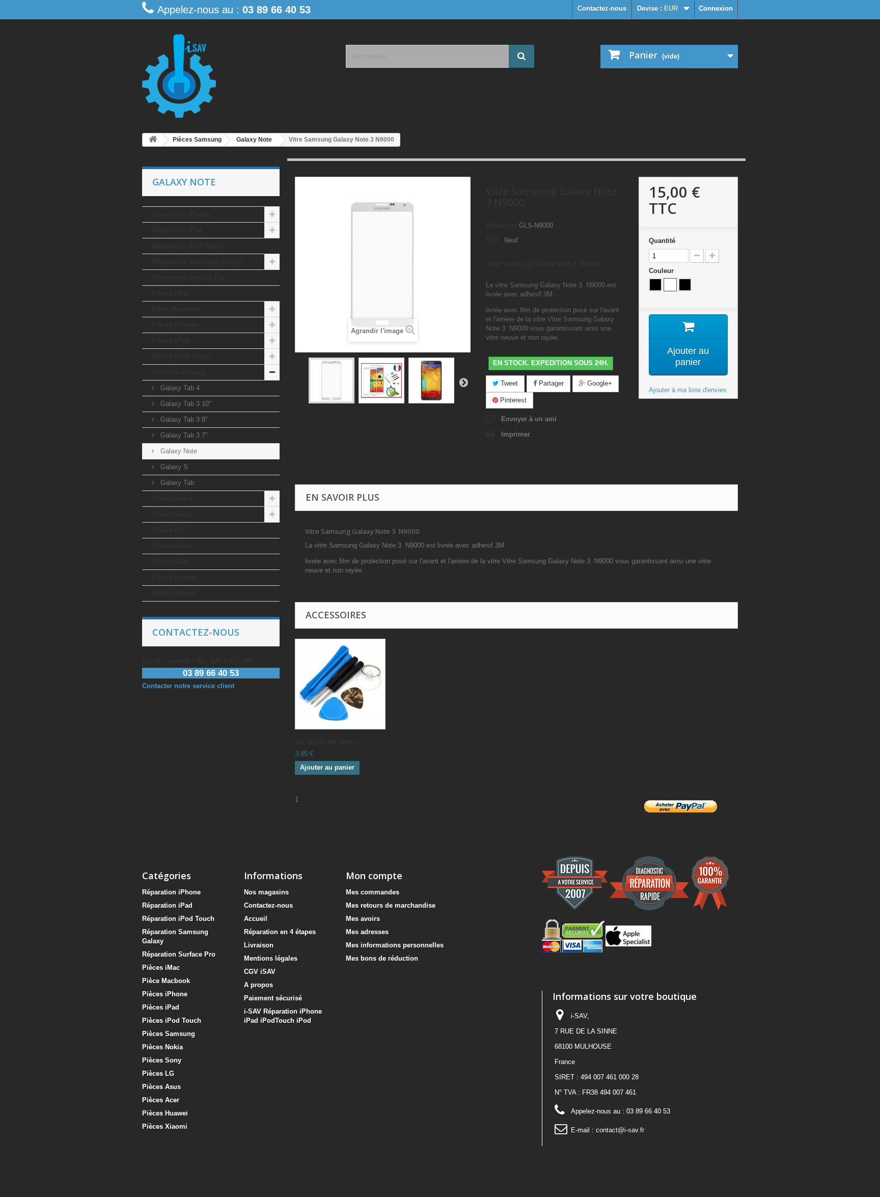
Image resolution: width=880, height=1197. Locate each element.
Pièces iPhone (174, 325)
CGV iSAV (260, 971)
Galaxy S (173, 467)
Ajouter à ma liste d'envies (688, 390)
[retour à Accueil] (152, 139)
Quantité (662, 240)
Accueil (255, 918)
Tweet (508, 383)
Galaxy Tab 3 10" (184, 403)
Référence (501, 225)
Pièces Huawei (175, 577)
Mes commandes (372, 892)
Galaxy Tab (176, 482)
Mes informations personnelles (395, 945)
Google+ (598, 383)
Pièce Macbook (176, 309)
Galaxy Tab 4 (179, 388)
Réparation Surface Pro (188, 277)
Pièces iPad (170, 340)
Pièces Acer (170, 561)
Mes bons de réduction (382, 958)
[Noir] (655, 284)
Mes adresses (367, 932)
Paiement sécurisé (273, 998)
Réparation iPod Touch (188, 246)
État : (494, 240)
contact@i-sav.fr (620, 1130)
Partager (550, 383)
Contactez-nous (602, 8)
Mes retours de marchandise (390, 905)
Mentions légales (270, 958)
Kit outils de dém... (327, 741)
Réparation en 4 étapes (280, 932)
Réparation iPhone (181, 214)
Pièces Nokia (172, 498)
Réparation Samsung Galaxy (196, 261)
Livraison (258, 945)
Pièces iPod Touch (181, 356)
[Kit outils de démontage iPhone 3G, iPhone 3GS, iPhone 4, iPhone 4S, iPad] (340, 684)
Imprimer (515, 434)
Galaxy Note (177, 451)
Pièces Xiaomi (174, 593)
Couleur (662, 271)
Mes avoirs (363, 918)
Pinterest (512, 400)
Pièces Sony (171, 514)
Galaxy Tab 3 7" (183, 435)
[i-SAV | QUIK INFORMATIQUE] (236, 72)
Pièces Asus (171, 546)
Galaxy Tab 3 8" (183, 419)
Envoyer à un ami (529, 419)
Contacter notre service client (188, 686)
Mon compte (374, 875)
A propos (258, 985)
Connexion (716, 8)
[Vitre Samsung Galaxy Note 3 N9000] (331, 380)
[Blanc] (670, 284)
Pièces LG (168, 530)
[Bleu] (685, 284)
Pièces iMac (170, 293)
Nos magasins (266, 892)
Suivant (463, 382)
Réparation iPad (177, 230)
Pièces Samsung (178, 372)
